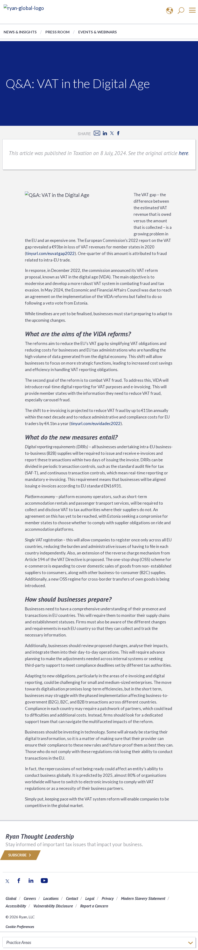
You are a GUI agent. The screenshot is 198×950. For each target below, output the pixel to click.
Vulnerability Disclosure (53, 906)
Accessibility (16, 906)
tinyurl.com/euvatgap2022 (50, 253)
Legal (89, 898)
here (183, 153)
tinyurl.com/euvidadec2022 (95, 423)
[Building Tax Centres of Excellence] (24, 8)
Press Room (57, 32)
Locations (51, 898)
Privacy (108, 898)
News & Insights (20, 32)
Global (11, 898)
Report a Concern (94, 906)
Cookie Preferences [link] (20, 926)
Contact (72, 898)
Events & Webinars (97, 32)
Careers (30, 898)
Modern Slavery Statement (143, 898)
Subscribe (17, 855)
